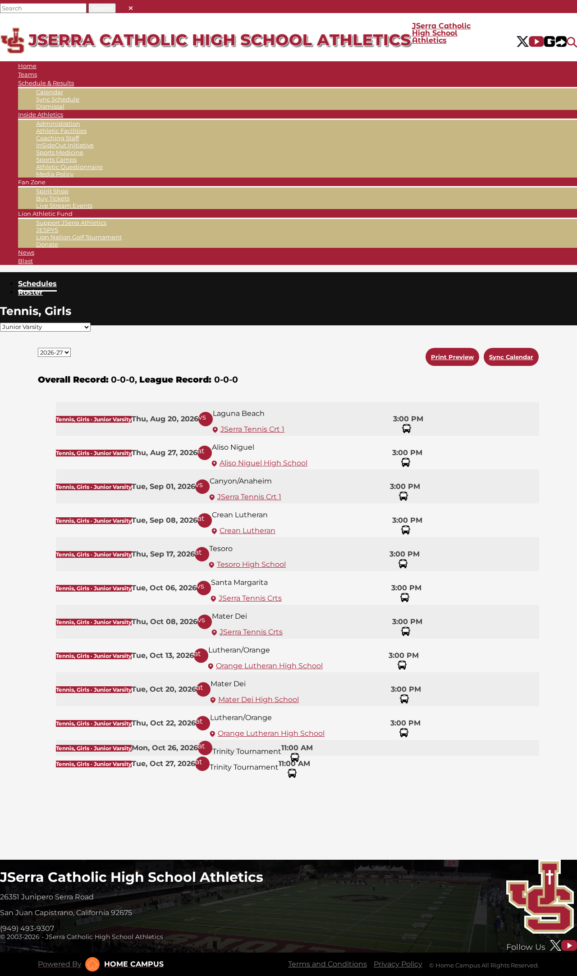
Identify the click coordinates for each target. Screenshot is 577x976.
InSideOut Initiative (65, 145)
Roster (30, 292)
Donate (47, 244)
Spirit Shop (52, 191)
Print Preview (452, 356)
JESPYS (47, 229)
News (26, 252)
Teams (27, 74)
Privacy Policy (398, 964)
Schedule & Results (46, 83)
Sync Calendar (511, 356)
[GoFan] (555, 42)
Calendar (49, 92)
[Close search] (131, 6)
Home (27, 65)
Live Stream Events (64, 205)
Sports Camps (56, 159)
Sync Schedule (57, 99)
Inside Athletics (40, 114)
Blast (25, 261)
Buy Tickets (52, 198)
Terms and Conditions (327, 964)
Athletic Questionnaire (69, 166)
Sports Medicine (59, 152)
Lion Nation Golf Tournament (79, 237)
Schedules (37, 283)
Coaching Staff (57, 137)
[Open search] (572, 42)
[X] (523, 42)
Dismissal (50, 106)
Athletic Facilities (61, 130)
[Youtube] (537, 42)
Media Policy (54, 174)
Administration (58, 123)
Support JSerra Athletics (71, 222)
